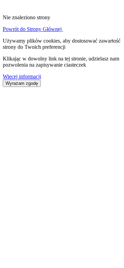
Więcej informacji (22, 76)
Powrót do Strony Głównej (33, 29)
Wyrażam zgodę (22, 83)
